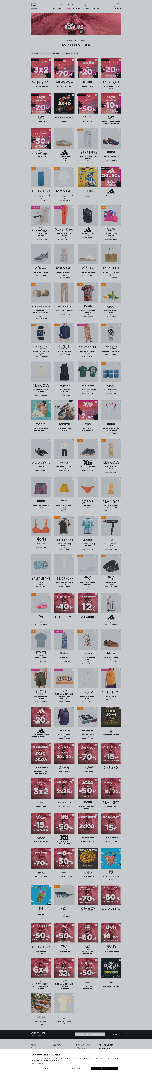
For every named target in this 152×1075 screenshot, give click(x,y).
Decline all (45, 1068)
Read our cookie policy (38, 1063)
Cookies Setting (74, 1068)
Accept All (104, 1068)
